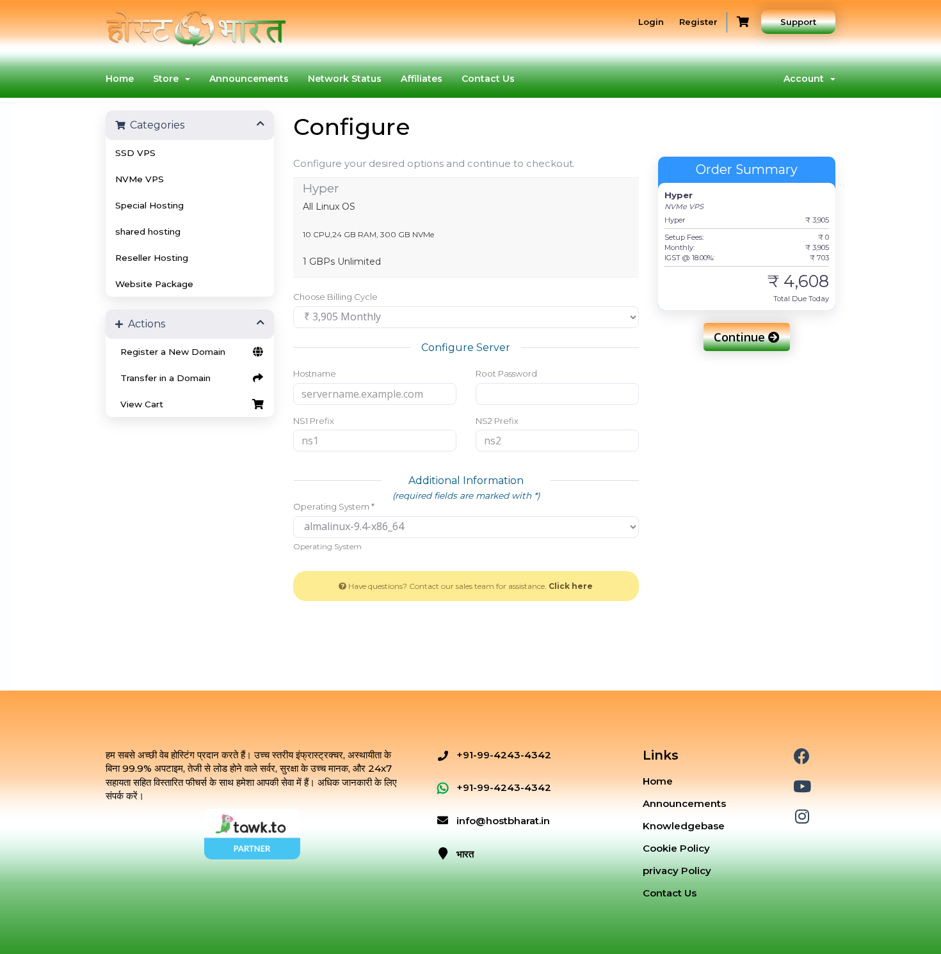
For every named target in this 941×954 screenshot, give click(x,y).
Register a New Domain (170, 352)
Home (120, 78)
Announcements (249, 78)
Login (651, 22)
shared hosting (148, 231)
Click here (571, 586)
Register (698, 22)
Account (806, 78)
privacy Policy (677, 870)
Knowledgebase (684, 826)
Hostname (314, 373)
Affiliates (421, 78)
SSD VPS (135, 153)
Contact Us (488, 78)
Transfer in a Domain (163, 378)
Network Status (345, 78)
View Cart (139, 404)
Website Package (154, 284)
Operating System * (333, 506)
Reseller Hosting (151, 258)
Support (798, 22)
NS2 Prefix (497, 421)
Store (168, 78)
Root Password (506, 373)
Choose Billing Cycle (335, 297)
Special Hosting (149, 205)
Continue (741, 337)
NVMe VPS (139, 179)
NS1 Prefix (313, 421)
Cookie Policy (676, 848)
